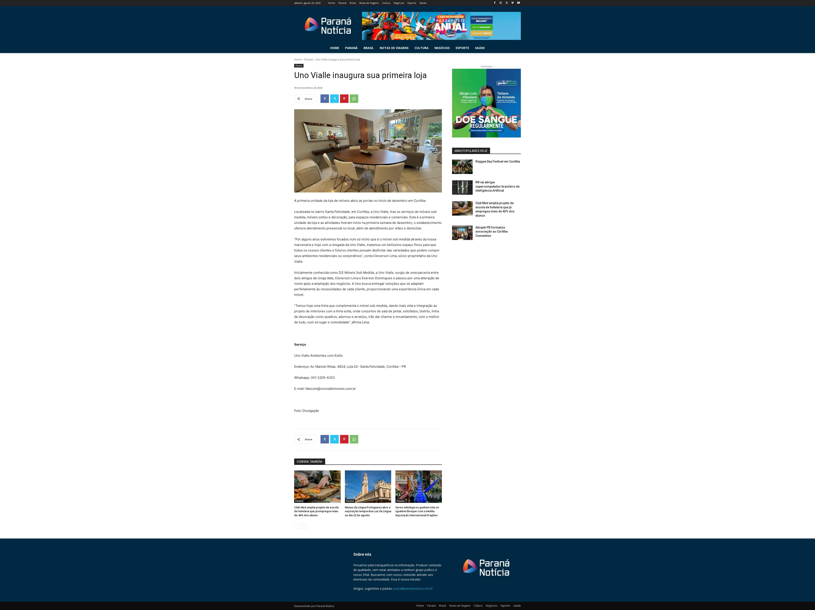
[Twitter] (506, 3)
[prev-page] (296, 525)
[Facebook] (494, 3)
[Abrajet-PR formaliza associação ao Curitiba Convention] (462, 233)
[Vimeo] (512, 3)
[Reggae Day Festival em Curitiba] (462, 167)
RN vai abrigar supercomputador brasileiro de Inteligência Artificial (497, 186)
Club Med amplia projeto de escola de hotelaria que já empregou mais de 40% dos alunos (316, 511)
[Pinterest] (344, 98)
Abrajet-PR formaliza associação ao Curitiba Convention (491, 231)
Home (298, 59)
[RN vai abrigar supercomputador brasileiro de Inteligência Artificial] (462, 187)
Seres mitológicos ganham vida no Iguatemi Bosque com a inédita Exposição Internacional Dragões (417, 511)
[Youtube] (518, 3)
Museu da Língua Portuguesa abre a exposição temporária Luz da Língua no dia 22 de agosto (368, 511)
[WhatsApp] (354, 98)
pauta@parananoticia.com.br (413, 588)
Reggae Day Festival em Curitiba (497, 161)
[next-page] (303, 525)
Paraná (308, 59)
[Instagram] (500, 3)
